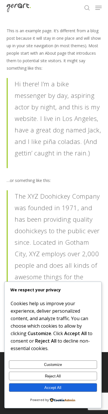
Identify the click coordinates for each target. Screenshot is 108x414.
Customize (53, 364)
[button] (98, 8)
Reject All (53, 376)
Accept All (52, 387)
